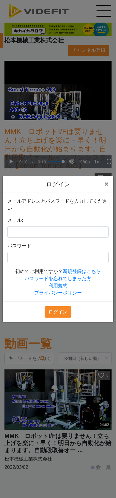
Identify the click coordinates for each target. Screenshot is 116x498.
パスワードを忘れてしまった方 (58, 278)
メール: (15, 220)
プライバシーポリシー (58, 292)
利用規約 (58, 285)
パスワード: (19, 245)
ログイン (58, 311)
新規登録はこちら (82, 271)
